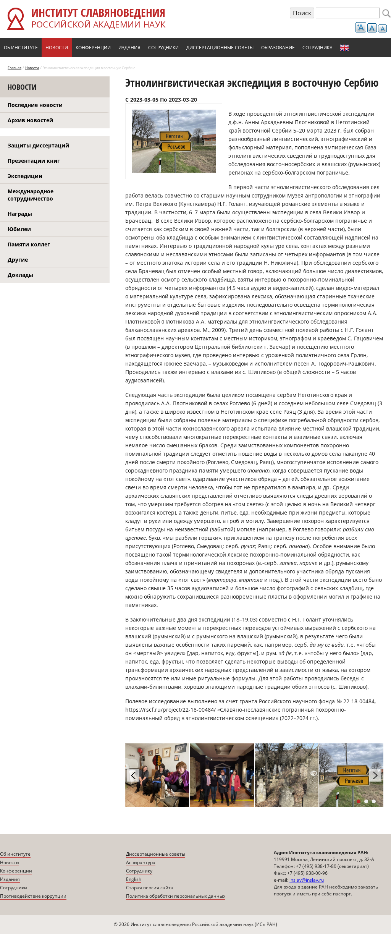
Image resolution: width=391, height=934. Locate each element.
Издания (129, 47)
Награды (20, 213)
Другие (18, 259)
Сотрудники (163, 47)
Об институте (21, 47)
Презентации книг (34, 160)
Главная (14, 67)
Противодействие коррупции (33, 896)
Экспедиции (25, 176)
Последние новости (35, 104)
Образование (278, 47)
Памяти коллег (29, 244)
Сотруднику (317, 47)
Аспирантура (140, 862)
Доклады (20, 274)
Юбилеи (19, 229)
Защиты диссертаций (38, 145)
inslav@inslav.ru (306, 880)
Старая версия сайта (149, 887)
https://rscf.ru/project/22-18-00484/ (170, 709)
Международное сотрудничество (30, 195)
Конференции (93, 47)
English (344, 47)
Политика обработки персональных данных (175, 896)
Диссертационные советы (220, 47)
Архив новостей (30, 120)
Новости (56, 47)
